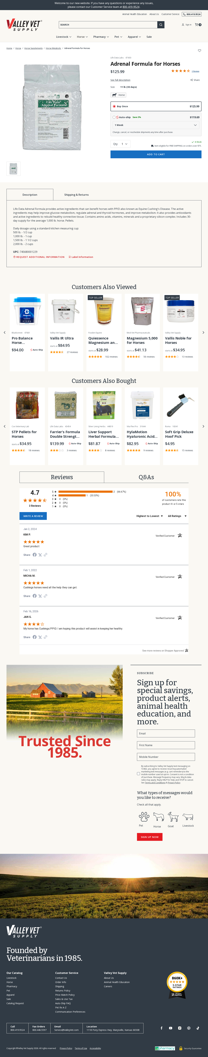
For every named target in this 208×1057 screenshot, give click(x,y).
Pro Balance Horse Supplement (22, 340)
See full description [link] (120, 79)
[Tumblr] (198, 1028)
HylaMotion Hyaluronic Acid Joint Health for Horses (140, 434)
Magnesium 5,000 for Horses (142, 340)
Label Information (82, 256)
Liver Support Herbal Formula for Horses (102, 434)
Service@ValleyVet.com (66, 1029)
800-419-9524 (131, 7)
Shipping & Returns (76, 194)
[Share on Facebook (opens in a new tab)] (35, 555)
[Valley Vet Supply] (24, 24)
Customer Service (170, 14)
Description (30, 194)
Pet (117, 37)
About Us (154, 14)
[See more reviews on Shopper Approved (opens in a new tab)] (45, 554)
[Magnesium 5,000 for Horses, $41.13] (142, 311)
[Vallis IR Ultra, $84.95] (65, 311)
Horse (81, 37)
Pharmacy (99, 37)
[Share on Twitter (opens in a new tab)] (40, 554)
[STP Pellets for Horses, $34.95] (27, 405)
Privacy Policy (174, 782)
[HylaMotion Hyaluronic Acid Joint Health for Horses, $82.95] (142, 405)
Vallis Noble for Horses (178, 340)
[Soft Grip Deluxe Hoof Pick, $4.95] (180, 405)
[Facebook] (161, 1028)
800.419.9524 (193, 14)
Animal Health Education (134, 14)
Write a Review (186, 71)
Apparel (133, 37)
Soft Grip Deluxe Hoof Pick (179, 434)
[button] (4, 332)
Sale (149, 37)
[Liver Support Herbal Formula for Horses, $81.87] (104, 405)
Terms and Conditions (155, 782)
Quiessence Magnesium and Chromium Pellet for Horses (103, 340)
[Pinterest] (188, 1028)
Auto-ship (130, 117)
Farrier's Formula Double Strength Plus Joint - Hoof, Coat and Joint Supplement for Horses (65, 434)
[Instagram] (179, 1028)
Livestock (62, 37)
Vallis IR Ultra (62, 338)
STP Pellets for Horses (24, 434)
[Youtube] (170, 1028)
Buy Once (122, 106)
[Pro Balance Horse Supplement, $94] (27, 311)
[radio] (104, 492)
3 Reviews (39, 505)
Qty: (115, 144)
